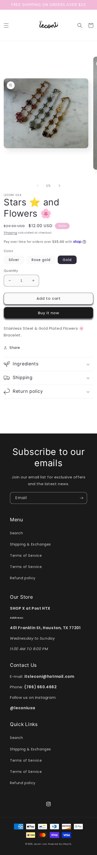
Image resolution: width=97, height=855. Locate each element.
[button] (6, 25)
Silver (14, 259)
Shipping (10, 233)
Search (16, 533)
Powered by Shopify (60, 844)
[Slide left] (37, 185)
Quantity (11, 270)
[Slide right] (59, 185)
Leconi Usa (40, 844)
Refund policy (23, 577)
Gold (67, 259)
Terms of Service (26, 555)
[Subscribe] (81, 498)
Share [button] (14, 347)
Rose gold (41, 259)
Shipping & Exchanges (30, 544)
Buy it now (48, 312)
